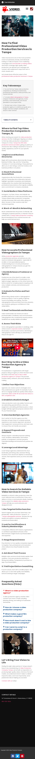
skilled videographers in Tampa (19, 97)
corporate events (16, 329)
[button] (27, 9)
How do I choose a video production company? (14, 608)
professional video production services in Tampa (17, 76)
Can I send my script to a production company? (15, 628)
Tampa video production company (22, 215)
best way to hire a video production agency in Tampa (14, 375)
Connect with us (7, 681)
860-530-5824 (6, 701)
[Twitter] (17, 756)
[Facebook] (13, 756)
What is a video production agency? (16, 591)
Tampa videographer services (11, 516)
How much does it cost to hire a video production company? (17, 621)
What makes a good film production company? (15, 615)
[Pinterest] (22, 756)
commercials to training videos (22, 63)
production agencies (12, 256)
